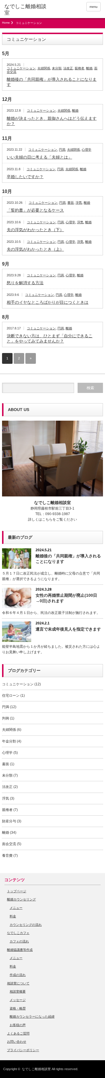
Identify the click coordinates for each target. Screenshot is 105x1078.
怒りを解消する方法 (25, 282)
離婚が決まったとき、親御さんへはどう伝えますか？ (52, 121)
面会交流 (9, 844)
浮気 (79, 202)
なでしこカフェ (18, 933)
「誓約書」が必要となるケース (35, 210)
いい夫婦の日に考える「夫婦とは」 (39, 157)
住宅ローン (11, 695)
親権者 (79, 68)
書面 (70, 202)
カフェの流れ (19, 941)
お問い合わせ (16, 1041)
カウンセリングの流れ (26, 924)
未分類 (57, 68)
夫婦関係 (43, 68)
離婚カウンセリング (21, 899)
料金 (13, 916)
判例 (5, 718)
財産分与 (9, 821)
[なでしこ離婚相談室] (25, 9)
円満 (62, 149)
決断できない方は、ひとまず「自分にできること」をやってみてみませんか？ (49, 338)
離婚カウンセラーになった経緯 (32, 1016)
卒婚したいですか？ (25, 176)
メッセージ (18, 1000)
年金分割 (9, 741)
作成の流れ (18, 975)
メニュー (16, 908)
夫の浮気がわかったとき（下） (35, 229)
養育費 (7, 856)
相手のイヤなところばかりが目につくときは (47, 302)
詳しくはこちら (40, 519)
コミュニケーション (21, 68)
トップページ (16, 891)
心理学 (86, 149)
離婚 (89, 68)
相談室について (18, 983)
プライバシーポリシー (23, 1050)
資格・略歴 (18, 1008)
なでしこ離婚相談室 (36, 1069)
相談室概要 (18, 991)
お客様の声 (18, 1025)
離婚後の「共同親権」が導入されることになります (52, 82)
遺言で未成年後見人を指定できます (68, 629)
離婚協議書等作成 (20, 949)
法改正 (68, 68)
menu (93, 6)
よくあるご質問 (18, 1033)
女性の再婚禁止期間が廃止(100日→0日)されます (66, 598)
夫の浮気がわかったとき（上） (35, 249)
